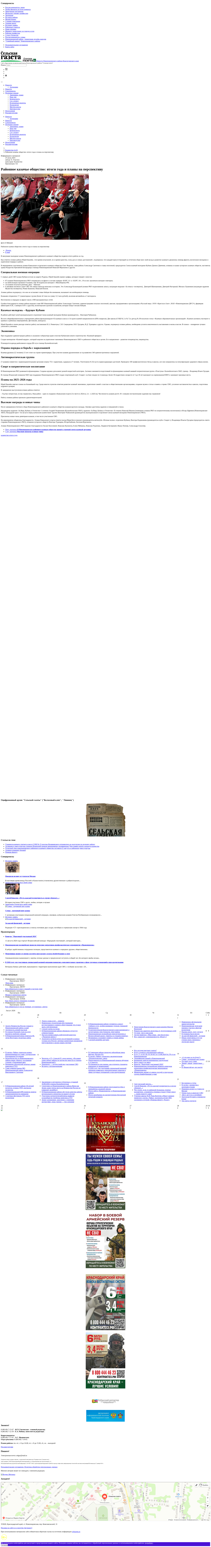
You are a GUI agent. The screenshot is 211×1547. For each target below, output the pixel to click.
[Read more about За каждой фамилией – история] (18, 919)
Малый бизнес (10, 19)
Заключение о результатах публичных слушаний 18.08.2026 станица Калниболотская (60, 1083)
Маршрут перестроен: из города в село (19, 31)
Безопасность (15, 99)
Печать (8, 250)
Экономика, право (16, 95)
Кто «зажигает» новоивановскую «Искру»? (150, 1037)
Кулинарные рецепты (18, 103)
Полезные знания (11, 93)
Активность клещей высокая (16, 1030)
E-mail (7, 252)
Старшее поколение (12, 21)
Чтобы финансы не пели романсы (18, 9)
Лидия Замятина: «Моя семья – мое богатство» (151, 1035)
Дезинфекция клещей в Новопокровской (149, 1058)
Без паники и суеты (189, 1083)
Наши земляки (10, 29)
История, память (11, 25)
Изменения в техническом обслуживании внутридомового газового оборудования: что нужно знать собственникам (61, 1025)
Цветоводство (15, 109)
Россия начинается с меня (15, 7)
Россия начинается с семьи (15, 37)
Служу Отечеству (11, 35)
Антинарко (14, 87)
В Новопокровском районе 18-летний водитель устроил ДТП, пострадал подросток (19, 1088)
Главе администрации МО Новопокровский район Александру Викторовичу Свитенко (19, 1070)
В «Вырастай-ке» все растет (192, 1067)
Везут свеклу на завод (142, 1062)
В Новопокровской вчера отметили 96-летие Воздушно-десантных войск (20, 1037)
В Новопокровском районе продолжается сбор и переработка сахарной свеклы (106, 1088)
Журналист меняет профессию (16, 13)
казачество (5, 435)
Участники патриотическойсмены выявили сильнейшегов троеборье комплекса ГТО (58, 1097)
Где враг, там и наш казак (143, 1033)
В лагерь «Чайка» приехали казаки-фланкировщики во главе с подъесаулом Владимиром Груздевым (20, 1054)
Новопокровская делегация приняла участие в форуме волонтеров (192, 1028)
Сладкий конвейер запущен (98, 1040)
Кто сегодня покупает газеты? (145, 1050)
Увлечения (9, 15)
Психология (14, 105)
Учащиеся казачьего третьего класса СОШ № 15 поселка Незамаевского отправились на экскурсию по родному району (50, 844)
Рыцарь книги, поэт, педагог (192, 1032)
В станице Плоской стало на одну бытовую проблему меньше (18, 1033)
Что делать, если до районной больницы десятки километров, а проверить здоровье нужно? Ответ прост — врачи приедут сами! (155, 1092)
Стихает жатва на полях (51, 1029)
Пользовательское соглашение (16, 45)
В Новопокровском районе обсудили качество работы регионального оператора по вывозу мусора (62, 1093)
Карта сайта (9, 47)
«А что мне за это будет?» (191, 1057)
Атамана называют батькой (15, 850)
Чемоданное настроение (14, 11)
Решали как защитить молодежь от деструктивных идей (155, 1031)
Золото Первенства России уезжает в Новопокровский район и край (19, 1027)
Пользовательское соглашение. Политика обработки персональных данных (29, 1467)
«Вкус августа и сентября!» (192, 1095)
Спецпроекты (10, 91)
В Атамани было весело (190, 1034)
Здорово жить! (10, 23)
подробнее (149, 1543)
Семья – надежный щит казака (193, 1059)
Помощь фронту (11, 852)
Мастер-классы (15, 107)
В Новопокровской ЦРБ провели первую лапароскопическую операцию (20, 1093)
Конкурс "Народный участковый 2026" (149, 1064)
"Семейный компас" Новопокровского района (22, 41)
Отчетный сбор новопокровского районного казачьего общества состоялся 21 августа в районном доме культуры (47, 848)
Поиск (3, 65)
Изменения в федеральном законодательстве (191, 1023)
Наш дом (13, 97)
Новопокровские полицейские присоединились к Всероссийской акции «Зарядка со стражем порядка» (108, 1035)
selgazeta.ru (76, 1532)
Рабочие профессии (12, 33)
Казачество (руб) (11, 150)
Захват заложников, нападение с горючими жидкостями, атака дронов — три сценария (58, 1101)
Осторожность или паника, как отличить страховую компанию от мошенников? (107, 1065)
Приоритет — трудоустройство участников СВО (60, 1064)
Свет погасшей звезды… (143, 1084)
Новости (8, 85)
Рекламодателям (11, 113)
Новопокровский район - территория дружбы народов (25, 39)
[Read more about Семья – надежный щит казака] (17, 906)
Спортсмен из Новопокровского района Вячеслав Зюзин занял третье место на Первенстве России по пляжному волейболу (61, 1088)
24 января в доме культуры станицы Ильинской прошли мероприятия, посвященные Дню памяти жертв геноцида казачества (52, 846)
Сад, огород (14, 101)
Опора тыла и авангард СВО (192, 1093)
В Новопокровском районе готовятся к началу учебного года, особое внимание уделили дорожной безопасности (107, 1026)
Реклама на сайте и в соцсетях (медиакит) (16, 1528)
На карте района (11, 17)
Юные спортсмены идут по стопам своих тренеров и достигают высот (192, 1040)
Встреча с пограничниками (52, 1066)
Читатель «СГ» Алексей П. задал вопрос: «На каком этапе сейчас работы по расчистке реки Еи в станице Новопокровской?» (61, 1060)
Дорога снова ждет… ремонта (53, 1021)
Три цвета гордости (189, 1101)
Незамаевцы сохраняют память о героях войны (106, 1038)
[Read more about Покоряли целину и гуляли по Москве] (12, 872)
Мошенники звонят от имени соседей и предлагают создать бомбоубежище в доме (153, 1073)
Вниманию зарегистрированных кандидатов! (151, 1060)
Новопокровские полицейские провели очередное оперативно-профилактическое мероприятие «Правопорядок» (153, 1068)
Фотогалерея (10, 111)
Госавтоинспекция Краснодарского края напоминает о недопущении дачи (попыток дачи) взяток (108, 1031)
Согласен (4, 1545)
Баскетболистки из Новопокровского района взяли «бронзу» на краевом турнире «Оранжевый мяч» (19, 1060)
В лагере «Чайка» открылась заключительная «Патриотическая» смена (105, 1057)
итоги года (13, 435)
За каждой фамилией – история (193, 1036)
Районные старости (12, 27)
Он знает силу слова (189, 1061)
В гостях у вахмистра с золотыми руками (190, 1086)
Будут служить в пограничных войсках (149, 1052)
